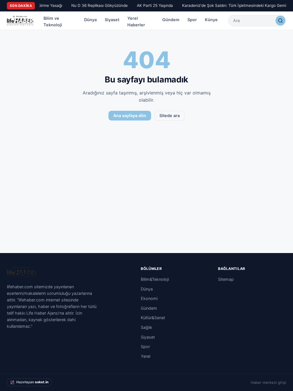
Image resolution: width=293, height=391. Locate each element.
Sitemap (226, 279)
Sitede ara (169, 115)
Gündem (170, 19)
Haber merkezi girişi (268, 382)
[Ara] (280, 20)
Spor (192, 19)
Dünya (90, 19)
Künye (211, 19)
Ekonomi (149, 298)
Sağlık (146, 327)
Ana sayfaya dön (129, 115)
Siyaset (112, 19)
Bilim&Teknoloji (155, 279)
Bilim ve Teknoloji (52, 21)
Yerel (145, 356)
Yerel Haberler (136, 21)
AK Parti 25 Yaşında (154, 5)
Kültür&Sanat (153, 317)
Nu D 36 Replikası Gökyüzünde (98, 5)
